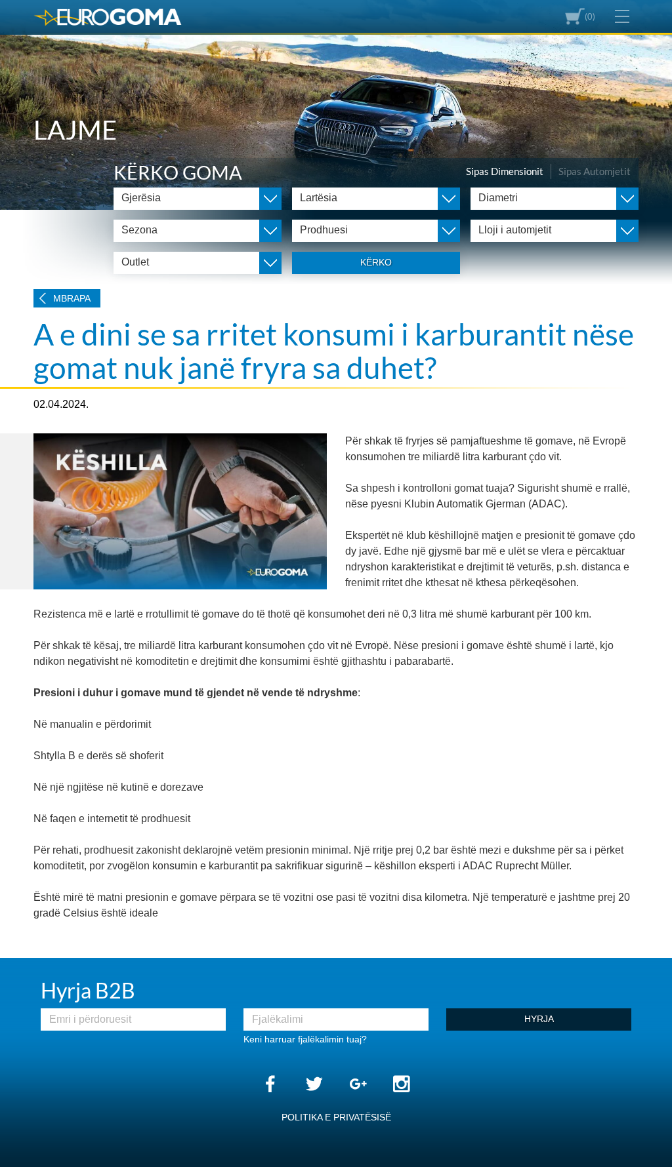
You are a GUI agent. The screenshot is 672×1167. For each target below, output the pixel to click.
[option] (336, 105)
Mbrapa (72, 298)
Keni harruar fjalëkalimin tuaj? (305, 1039)
